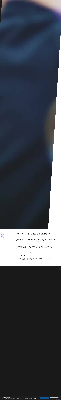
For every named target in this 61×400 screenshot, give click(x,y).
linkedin (2, 235)
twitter (2, 237)
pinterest (2, 236)
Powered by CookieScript (57, 399)
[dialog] (30, 398)
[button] (1, 2)
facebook (2, 234)
